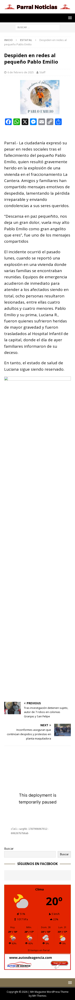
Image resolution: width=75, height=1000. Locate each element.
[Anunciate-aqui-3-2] (37, 968)
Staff (42, 72)
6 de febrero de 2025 (21, 72)
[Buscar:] (37, 27)
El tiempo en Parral (39, 950)
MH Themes (39, 996)
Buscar (9, 848)
